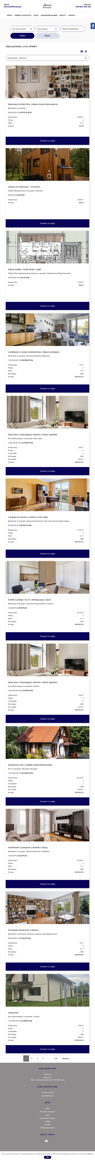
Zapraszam (13, 1013)
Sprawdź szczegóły (47, 141)
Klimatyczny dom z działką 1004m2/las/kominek (30, 765)
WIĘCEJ (47, 36)
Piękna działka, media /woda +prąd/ (24, 269)
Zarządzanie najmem (49, 15)
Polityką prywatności (41, 1154)
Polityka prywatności (47, 1128)
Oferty (10, 15)
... (49, 1058)
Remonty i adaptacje (23, 15)
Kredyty (62, 15)
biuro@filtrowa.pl (12, 6)
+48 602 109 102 (83, 6)
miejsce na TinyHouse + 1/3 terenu (24, 187)
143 (55, 1058)
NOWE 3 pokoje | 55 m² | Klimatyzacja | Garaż (29, 600)
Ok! (47, 1157)
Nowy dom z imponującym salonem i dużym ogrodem (32, 434)
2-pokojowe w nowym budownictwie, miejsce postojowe (33, 352)
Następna (65, 1058)
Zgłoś (36, 15)
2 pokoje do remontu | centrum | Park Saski (28, 517)
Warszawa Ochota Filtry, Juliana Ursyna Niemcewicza (33, 104)
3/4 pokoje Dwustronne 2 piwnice (23, 930)
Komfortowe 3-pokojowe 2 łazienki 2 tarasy (28, 847)
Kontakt (71, 15)
